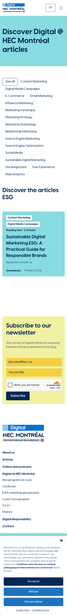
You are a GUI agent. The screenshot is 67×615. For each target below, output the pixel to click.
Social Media (14, 152)
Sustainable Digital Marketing (25, 160)
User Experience (43, 167)
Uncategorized (15, 167)
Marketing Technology (20, 124)
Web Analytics (15, 174)
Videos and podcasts (16, 466)
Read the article (17, 262)
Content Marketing (34, 81)
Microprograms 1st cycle (17, 480)
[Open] (61, 8)
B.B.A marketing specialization (20, 493)
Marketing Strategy (18, 117)
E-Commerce (14, 96)
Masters (7, 512)
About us (8, 452)
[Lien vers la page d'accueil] (13, 7)
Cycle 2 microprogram (16, 499)
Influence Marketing (19, 103)
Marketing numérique (20, 110)
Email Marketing (41, 96)
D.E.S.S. (6, 505)
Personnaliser (34, 601)
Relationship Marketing (20, 131)
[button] (61, 540)
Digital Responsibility (16, 519)
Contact (8, 526)
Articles (7, 459)
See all (10, 81)
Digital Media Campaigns (22, 89)
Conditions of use (40, 610)
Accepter (33, 581)
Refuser (34, 591)
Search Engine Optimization (24, 145)
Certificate (9, 486)
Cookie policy (23, 610)
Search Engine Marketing (22, 138)
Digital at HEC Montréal (18, 474)
